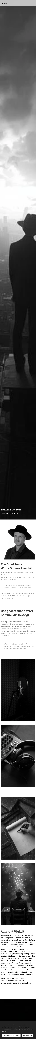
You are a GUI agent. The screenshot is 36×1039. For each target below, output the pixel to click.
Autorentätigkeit (12, 931)
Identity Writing (23, 954)
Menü (33, 3)
